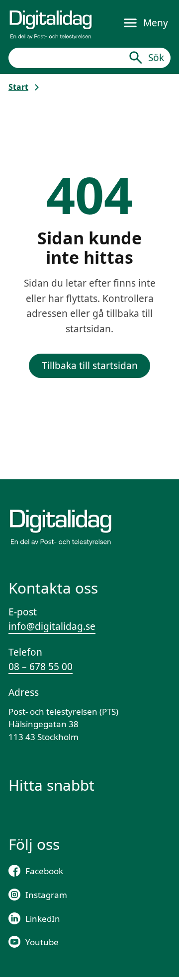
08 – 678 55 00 (40, 666)
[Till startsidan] (50, 23)
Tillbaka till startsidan (90, 365)
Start (18, 86)
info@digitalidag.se (51, 626)
